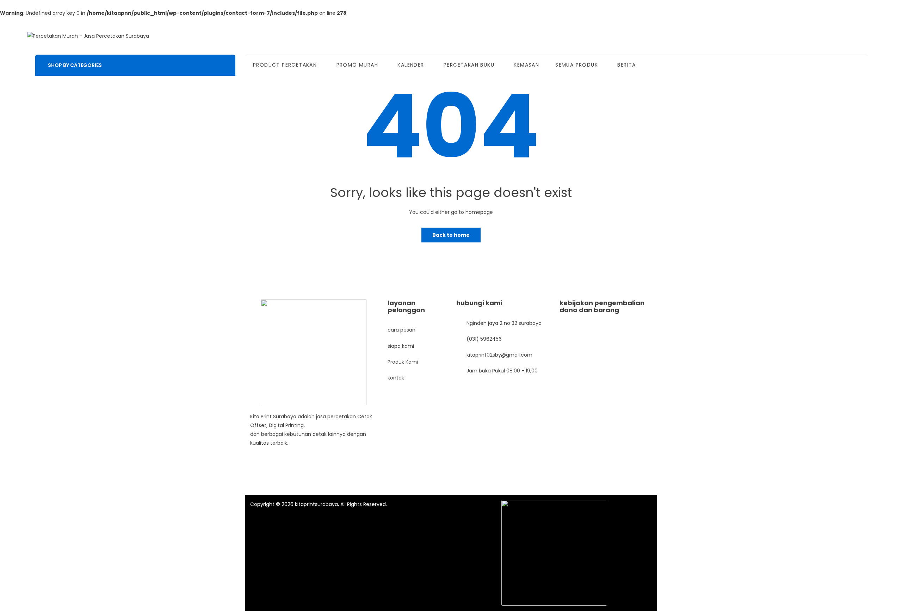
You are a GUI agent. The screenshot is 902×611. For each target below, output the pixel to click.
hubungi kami (479, 302)
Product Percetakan (285, 64)
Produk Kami (403, 361)
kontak (396, 377)
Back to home (451, 235)
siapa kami (401, 346)
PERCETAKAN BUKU (469, 64)
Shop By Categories (75, 65)
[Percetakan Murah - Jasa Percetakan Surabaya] (88, 35)
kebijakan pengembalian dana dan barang (602, 306)
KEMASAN (526, 64)
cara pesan (401, 329)
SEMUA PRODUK (576, 64)
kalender (410, 64)
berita (626, 64)
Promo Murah (357, 64)
